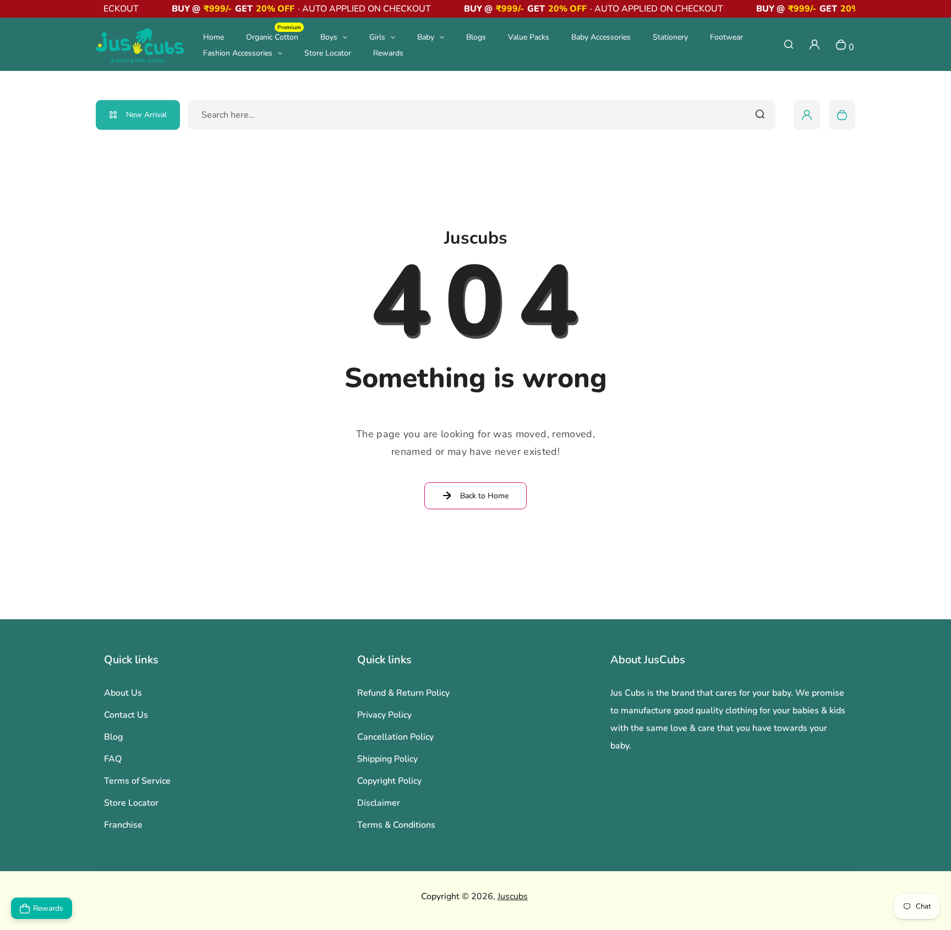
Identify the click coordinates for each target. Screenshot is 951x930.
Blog (113, 737)
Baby (425, 37)
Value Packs (528, 37)
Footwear (726, 37)
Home (213, 37)
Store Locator (327, 53)
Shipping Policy (387, 759)
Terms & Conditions (396, 825)
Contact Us (126, 715)
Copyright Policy (389, 781)
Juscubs (513, 896)
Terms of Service (137, 781)
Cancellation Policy (395, 737)
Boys (328, 37)
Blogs (476, 37)
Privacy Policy (384, 715)
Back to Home (484, 496)
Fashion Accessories (237, 53)
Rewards (388, 53)
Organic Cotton (273, 36)
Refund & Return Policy (403, 693)
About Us (123, 693)
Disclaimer (378, 803)
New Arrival (146, 114)
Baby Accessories (601, 37)
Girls (377, 37)
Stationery (670, 37)
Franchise (123, 825)
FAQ (113, 759)
